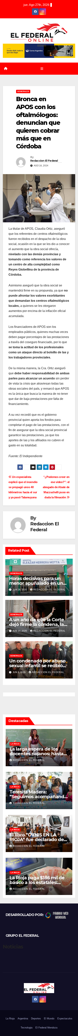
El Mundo (49, 1018)
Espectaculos (64, 1018)
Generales (23, 91)
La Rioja (15, 744)
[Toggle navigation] (41, 69)
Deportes (36, 1018)
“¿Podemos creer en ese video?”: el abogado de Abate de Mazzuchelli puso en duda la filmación (56, 487)
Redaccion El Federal (44, 160)
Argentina (23, 1018)
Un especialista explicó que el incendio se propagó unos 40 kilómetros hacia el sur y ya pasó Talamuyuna (23, 487)
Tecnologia (26, 1027)
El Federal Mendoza (46, 1027)
